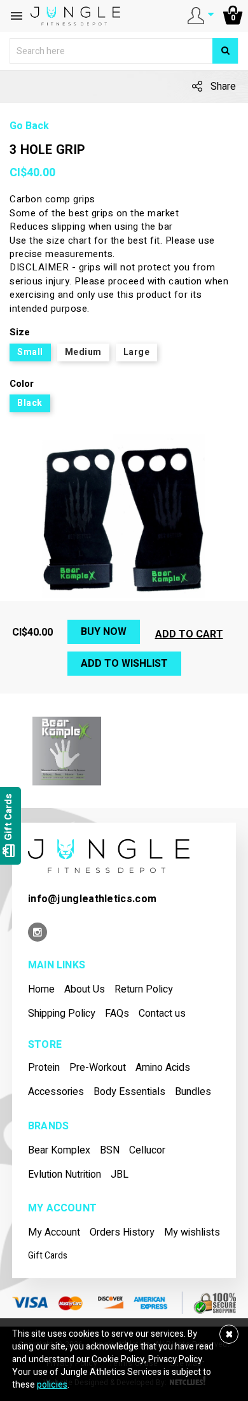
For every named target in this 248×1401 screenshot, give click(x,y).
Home (41, 989)
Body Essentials (129, 1092)
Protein (44, 1068)
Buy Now (104, 631)
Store (45, 1045)
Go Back (29, 126)
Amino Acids (162, 1068)
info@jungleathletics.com (92, 899)
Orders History (122, 1232)
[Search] (225, 51)
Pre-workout (97, 1068)
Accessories (56, 1092)
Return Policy (143, 989)
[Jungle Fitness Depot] (108, 855)
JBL (119, 1175)
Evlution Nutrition (64, 1175)
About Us (84, 989)
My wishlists (192, 1232)
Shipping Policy (61, 1014)
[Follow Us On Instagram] (37, 933)
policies (52, 1384)
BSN (110, 1150)
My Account (54, 1232)
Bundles (193, 1092)
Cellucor (147, 1150)
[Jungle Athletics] (75, 15)
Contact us (162, 1014)
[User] (201, 15)
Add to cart (189, 634)
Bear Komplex (59, 1150)
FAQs (117, 1014)
